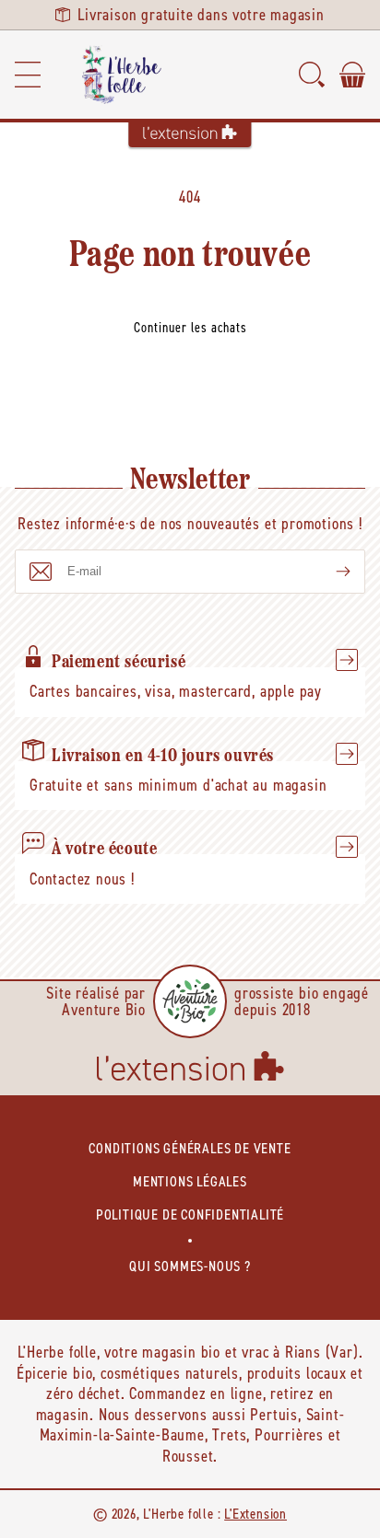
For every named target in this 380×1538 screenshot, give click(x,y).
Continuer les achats (190, 327)
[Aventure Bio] (190, 1001)
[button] (28, 74)
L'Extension (255, 1513)
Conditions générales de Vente (190, 1148)
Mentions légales (190, 1181)
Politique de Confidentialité (190, 1214)
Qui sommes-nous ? (190, 1266)
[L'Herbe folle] (121, 74)
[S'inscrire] (328, 571)
